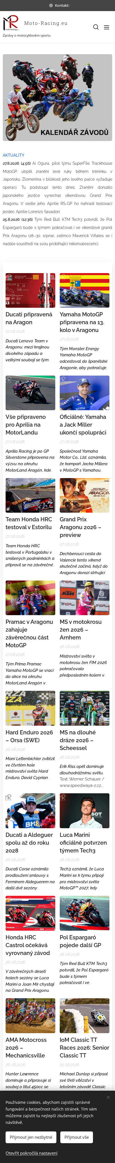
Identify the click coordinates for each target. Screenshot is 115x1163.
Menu (106, 27)
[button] (95, 27)
